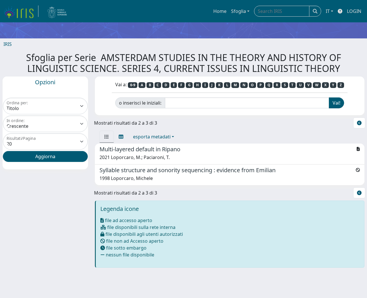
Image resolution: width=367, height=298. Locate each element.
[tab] (106, 137)
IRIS (7, 44)
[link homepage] (20, 11)
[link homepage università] (57, 11)
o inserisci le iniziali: (140, 103)
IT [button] (328, 11)
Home (220, 11)
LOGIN (354, 11)
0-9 (132, 85)
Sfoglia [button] (238, 11)
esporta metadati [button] (152, 137)
